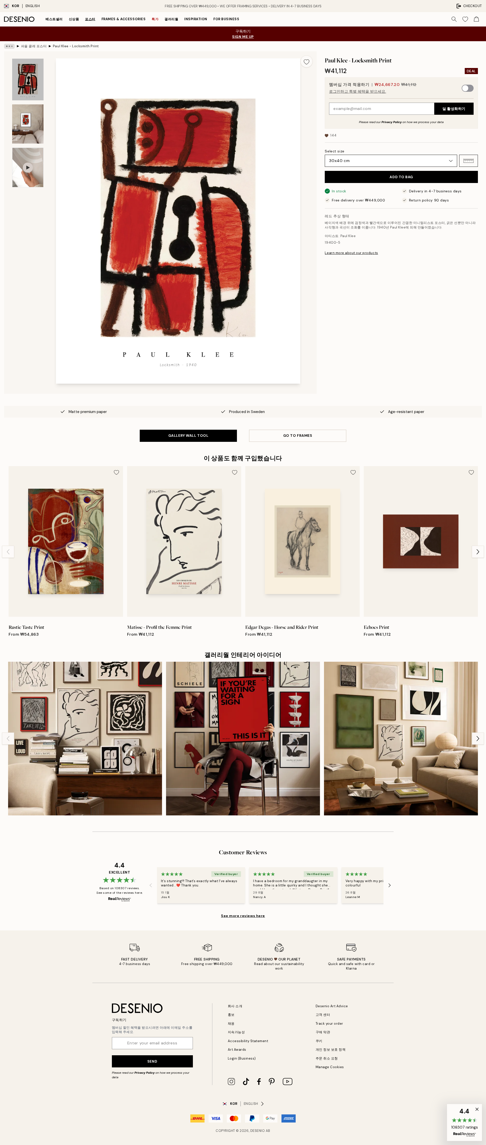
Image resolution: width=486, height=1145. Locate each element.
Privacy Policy (391, 122)
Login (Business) (242, 1058)
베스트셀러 (54, 19)
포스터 (90, 19)
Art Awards (237, 1049)
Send (152, 1061)
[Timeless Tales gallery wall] (243, 738)
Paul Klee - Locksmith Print (76, 46)
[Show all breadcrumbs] (9, 46)
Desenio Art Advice (332, 1006)
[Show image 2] (28, 124)
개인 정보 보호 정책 (331, 1049)
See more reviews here (243, 915)
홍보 (231, 1015)
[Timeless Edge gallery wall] (401, 738)
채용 (231, 1023)
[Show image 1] (28, 79)
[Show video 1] (28, 167)
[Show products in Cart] (476, 19)
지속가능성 (236, 1032)
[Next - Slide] (478, 552)
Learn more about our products (351, 253)
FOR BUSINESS (226, 19)
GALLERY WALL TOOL (188, 435)
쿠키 (319, 1041)
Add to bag (401, 177)
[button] (468, 161)
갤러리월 (171, 19)
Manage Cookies (330, 1067)
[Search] (454, 19)
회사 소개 (235, 1006)
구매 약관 (323, 1032)
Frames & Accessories (124, 19)
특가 (155, 19)
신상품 (74, 19)
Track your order (329, 1023)
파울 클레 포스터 (34, 46)
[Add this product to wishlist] (306, 61)
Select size (334, 151)
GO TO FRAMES (297, 435)
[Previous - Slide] (8, 552)
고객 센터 (323, 1015)
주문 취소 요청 (327, 1058)
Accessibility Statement (248, 1041)
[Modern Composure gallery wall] (85, 738)
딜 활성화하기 (453, 108)
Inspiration (195, 19)
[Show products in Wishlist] (465, 19)
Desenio (257, 1131)
